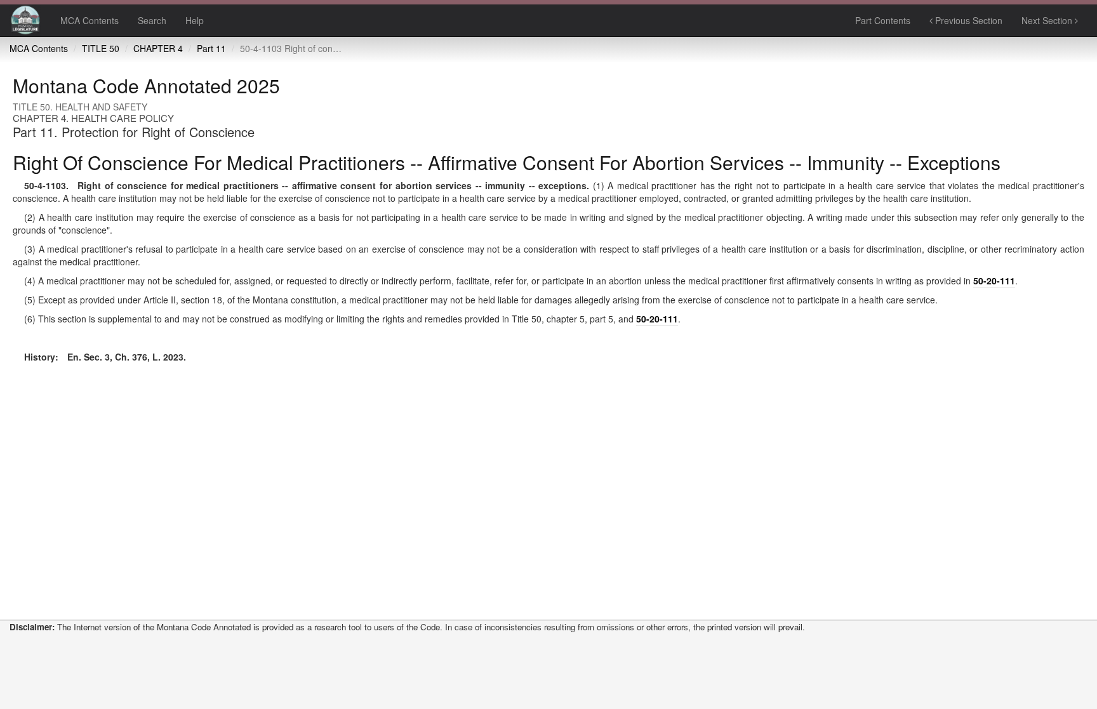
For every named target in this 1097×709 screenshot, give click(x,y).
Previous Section (967, 20)
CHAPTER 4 (158, 48)
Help (194, 20)
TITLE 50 (100, 48)
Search (152, 20)
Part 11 (211, 48)
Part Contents (882, 20)
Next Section (1048, 20)
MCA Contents (89, 20)
